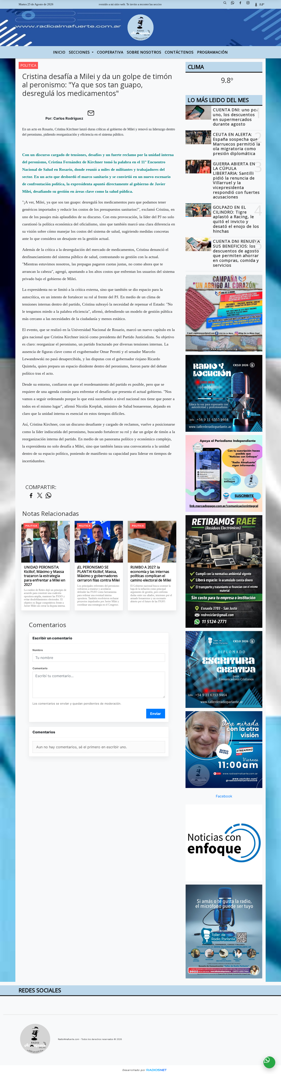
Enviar (155, 713)
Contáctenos (179, 52)
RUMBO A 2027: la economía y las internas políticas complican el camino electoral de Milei (150, 573)
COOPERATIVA (110, 52)
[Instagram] (249, 4)
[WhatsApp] (234, 4)
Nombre (37, 650)
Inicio (59, 52)
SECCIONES (80, 52)
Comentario (39, 668)
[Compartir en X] (39, 495)
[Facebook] (242, 4)
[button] (226, 4)
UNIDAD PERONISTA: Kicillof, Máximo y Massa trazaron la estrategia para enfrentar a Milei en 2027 (44, 576)
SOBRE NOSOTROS (144, 52)
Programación (212, 52)
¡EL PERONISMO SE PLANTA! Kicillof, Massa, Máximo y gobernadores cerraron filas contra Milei (98, 573)
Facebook (224, 796)
